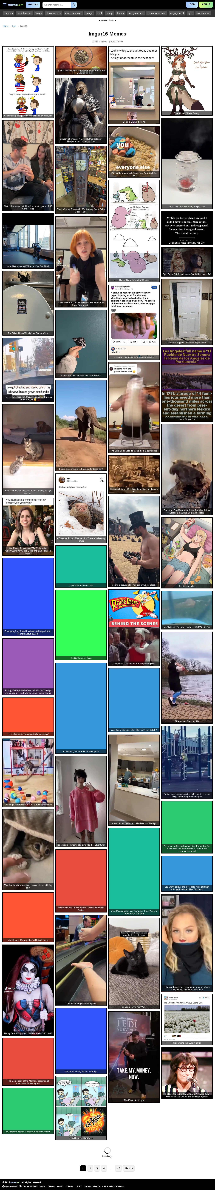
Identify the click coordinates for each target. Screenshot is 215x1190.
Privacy (60, 1186)
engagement (177, 13)
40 (118, 1168)
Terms (78, 1186)
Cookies (69, 1186)
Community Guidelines (113, 1186)
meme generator (157, 13)
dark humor (203, 13)
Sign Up (206, 4)
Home (5, 26)
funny (109, 13)
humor (120, 13)
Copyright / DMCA (92, 1186)
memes (9, 13)
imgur (39, 13)
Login (192, 4)
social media (24, 13)
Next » (129, 1168)
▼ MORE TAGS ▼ (107, 20)
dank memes (54, 13)
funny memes (136, 13)
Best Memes (11, 1186)
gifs (190, 13)
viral (99, 13)
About (42, 1186)
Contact (51, 1186)
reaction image (73, 13)
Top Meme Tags (30, 1186)
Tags (14, 26)
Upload (33, 4)
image (89, 13)
